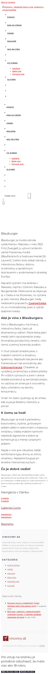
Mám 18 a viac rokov (10, 672)
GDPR (42, 646)
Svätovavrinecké (11, 367)
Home (4, 220)
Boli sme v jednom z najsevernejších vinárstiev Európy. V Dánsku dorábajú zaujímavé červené (24, 614)
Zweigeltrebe (37, 303)
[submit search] (29, 195)
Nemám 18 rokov (27, 672)
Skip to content (8, 2)
